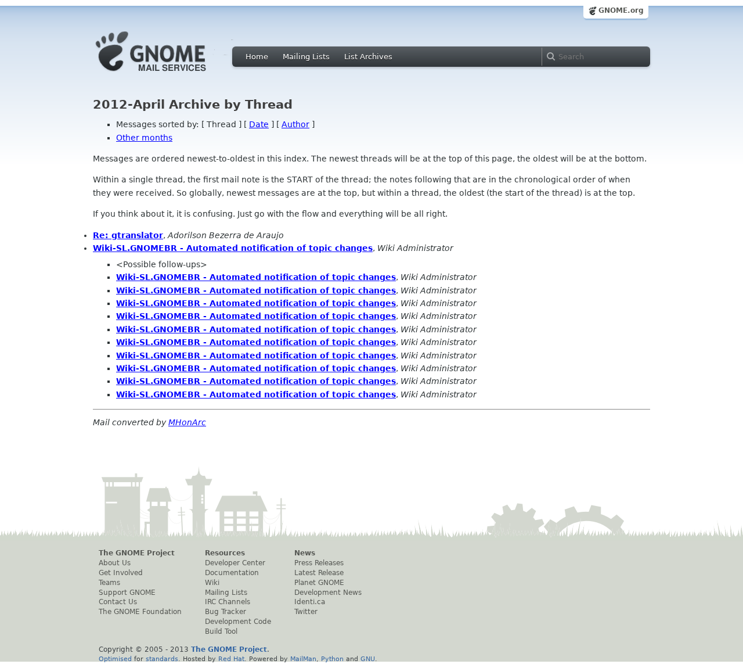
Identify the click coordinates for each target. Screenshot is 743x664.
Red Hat (231, 658)
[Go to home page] (168, 74)
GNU (367, 658)
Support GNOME (127, 592)
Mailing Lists (306, 56)
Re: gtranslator (128, 235)
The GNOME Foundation (140, 612)
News (304, 553)
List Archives (368, 56)
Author (295, 124)
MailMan (303, 658)
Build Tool (221, 631)
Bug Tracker (225, 612)
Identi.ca (309, 602)
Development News (328, 592)
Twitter (306, 612)
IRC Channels (227, 602)
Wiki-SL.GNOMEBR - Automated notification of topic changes (233, 248)
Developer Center (235, 563)
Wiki (212, 583)
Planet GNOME (319, 583)
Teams (109, 583)
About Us (115, 563)
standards (162, 658)
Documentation (232, 573)
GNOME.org (621, 10)
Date (259, 124)
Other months (144, 137)
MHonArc (187, 422)
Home (257, 56)
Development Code (238, 622)
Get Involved (121, 573)
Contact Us (118, 602)
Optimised (115, 658)
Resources (225, 553)
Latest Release (319, 573)
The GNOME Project (137, 553)
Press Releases (319, 563)
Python (332, 658)
